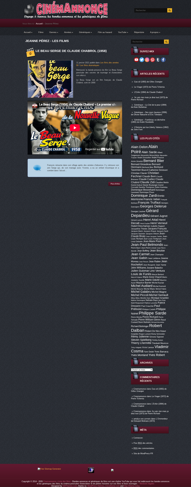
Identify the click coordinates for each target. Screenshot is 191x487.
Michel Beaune (137, 289)
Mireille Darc (145, 298)
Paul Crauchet (147, 306)
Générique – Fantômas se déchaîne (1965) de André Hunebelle (148, 121)
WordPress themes (95, 486)
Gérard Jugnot (158, 215)
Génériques (85, 32)
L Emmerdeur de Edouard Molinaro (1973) (149, 420)
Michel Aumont (159, 286)
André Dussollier (144, 158)
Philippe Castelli (148, 309)
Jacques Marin (137, 231)
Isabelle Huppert (158, 226)
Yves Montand (139, 355)
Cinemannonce (140, 389)
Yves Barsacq (161, 351)
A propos (155, 32)
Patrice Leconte (150, 303)
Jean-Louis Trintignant (152, 239)
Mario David (152, 279)
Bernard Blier (153, 161)
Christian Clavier (139, 173)
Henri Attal (150, 219)
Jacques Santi (162, 231)
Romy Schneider (158, 334)
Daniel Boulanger (150, 185)
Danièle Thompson (146, 187)
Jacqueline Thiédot (139, 229)
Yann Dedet (149, 352)
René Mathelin (144, 322)
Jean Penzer (143, 262)
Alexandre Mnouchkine (150, 155)
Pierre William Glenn (149, 319)
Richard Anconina (157, 322)
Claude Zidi (147, 182)
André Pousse (158, 157)
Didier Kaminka (161, 187)
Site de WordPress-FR (143, 453)
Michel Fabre (161, 289)
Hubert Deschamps (140, 226)
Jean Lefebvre (154, 258)
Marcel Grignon (136, 277)
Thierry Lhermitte (141, 342)
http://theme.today (132, 486)
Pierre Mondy (136, 317)
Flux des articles (143, 443)
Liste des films (64, 481)
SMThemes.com (70, 486)
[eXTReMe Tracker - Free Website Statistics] (91, 472)
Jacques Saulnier (138, 234)
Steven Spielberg (141, 339)
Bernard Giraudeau (141, 164)
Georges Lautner (138, 211)
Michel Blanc (149, 289)
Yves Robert (157, 355)
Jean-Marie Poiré (152, 241)
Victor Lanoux (148, 347)
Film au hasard (105, 32)
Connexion (138, 438)
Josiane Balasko (155, 268)
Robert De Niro (152, 331)
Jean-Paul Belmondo (147, 245)
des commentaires (144, 448)
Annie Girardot (137, 161)
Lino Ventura (157, 270)
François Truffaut (149, 202)
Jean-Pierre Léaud (148, 248)
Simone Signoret (156, 337)
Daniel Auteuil (136, 185)
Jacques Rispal (150, 231)
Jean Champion (157, 254)
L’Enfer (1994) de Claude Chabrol (148, 92)
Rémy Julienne (140, 336)
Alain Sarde (149, 152)
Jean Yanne (161, 265)
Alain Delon (139, 147)
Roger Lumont (145, 334)
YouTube (123, 32)
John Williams (138, 267)
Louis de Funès (141, 274)
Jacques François (157, 228)
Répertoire (139, 32)
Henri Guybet (145, 223)
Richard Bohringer (140, 326)
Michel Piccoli (139, 295)
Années (68, 32)
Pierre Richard (150, 317)
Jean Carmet (140, 254)
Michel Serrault (158, 295)
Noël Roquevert (137, 303)
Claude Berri (149, 176)
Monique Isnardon (160, 298)
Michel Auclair (158, 283)
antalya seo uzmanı (142, 419)
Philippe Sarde (152, 313)
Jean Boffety (143, 251)
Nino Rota (161, 300)
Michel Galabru (141, 291)
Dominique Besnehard (143, 189)
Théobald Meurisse (160, 343)
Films (40, 32)
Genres (53, 32)
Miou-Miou (135, 298)
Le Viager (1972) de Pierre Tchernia (149, 87)
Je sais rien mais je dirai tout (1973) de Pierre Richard (150, 412)
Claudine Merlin (162, 182)
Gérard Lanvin (137, 220)
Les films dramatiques (89, 65)
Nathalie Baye (152, 300)
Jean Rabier (155, 261)
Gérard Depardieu (144, 213)
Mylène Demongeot (138, 300)
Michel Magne (159, 291)
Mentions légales (147, 484)
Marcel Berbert (158, 274)
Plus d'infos (115, 184)
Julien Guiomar (140, 270)
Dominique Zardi (144, 195)
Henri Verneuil (158, 223)
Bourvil (144, 170)
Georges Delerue (153, 206)
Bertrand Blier (147, 167)
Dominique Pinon (147, 192)
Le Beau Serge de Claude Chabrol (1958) (71, 51)
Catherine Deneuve (158, 170)
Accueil (39, 23)
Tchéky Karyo (157, 340)
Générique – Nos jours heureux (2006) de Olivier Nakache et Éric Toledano (149, 113)
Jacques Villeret (152, 234)
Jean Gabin (139, 258)
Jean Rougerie (149, 265)
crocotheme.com (112, 486)
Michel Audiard (141, 286)
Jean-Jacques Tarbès (154, 236)
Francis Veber (152, 199)
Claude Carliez (147, 179)
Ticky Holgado (136, 347)
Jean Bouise (157, 250)
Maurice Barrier (143, 282)
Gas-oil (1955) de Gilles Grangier (148, 82)
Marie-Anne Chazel (152, 277)
